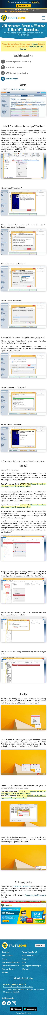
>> (19, 12)
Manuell (25, 969)
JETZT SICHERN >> (23, 6)
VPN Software (7, 955)
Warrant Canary (8, 969)
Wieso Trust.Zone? (29, 952)
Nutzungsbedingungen (11, 962)
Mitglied (5, 972)
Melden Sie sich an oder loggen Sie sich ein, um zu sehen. (23, 485)
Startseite (6, 952)
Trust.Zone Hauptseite (21, 886)
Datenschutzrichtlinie (10, 966)
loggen (35, 44)
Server (4, 959)
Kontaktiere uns (28, 955)
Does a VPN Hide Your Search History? (18, 987)
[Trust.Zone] (13, 17)
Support (25, 959)
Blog (24, 962)
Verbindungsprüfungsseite (35, 895)
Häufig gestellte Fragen (31, 966)
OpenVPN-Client (18, 89)
